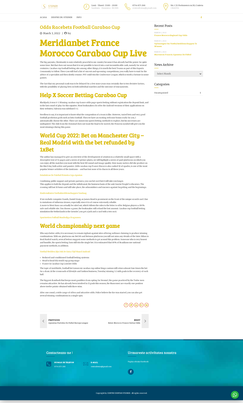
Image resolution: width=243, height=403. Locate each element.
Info (79, 17)
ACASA (43, 17)
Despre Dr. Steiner (61, 17)
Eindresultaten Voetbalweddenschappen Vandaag (63, 193)
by (69, 33)
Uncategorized (161, 93)
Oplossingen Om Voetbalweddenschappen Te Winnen (175, 45)
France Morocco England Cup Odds (170, 35)
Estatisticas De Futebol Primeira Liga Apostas (61, 175)
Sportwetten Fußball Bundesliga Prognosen (60, 217)
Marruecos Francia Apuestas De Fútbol (172, 54)
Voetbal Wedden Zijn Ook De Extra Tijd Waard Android (65, 251)
